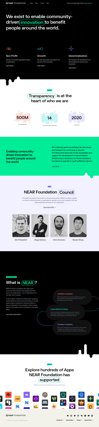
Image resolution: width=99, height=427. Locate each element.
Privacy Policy (88, 420)
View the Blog (69, 420)
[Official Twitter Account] (75, 416)
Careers (42, 3)
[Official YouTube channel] (89, 416)
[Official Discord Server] (68, 416)
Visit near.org (88, 3)
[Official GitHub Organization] (78, 416)
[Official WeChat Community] (82, 416)
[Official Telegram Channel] (85, 416)
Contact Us (59, 420)
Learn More (55, 166)
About (36, 3)
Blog (48, 3)
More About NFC (48, 207)
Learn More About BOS (13, 314)
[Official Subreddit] (92, 416)
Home (31, 3)
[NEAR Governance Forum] (71, 416)
